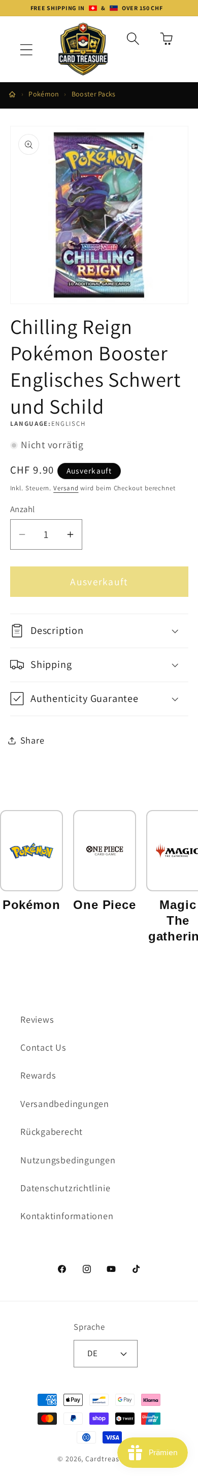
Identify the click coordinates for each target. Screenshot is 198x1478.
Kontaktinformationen (67, 1216)
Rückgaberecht (51, 1131)
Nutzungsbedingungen (68, 1160)
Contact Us (43, 1047)
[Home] (12, 94)
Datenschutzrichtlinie (65, 1188)
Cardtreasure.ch (113, 1458)
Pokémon (43, 93)
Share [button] (32, 740)
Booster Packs (94, 93)
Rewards (38, 1075)
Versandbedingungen (64, 1103)
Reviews (37, 1019)
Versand (65, 488)
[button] (26, 50)
